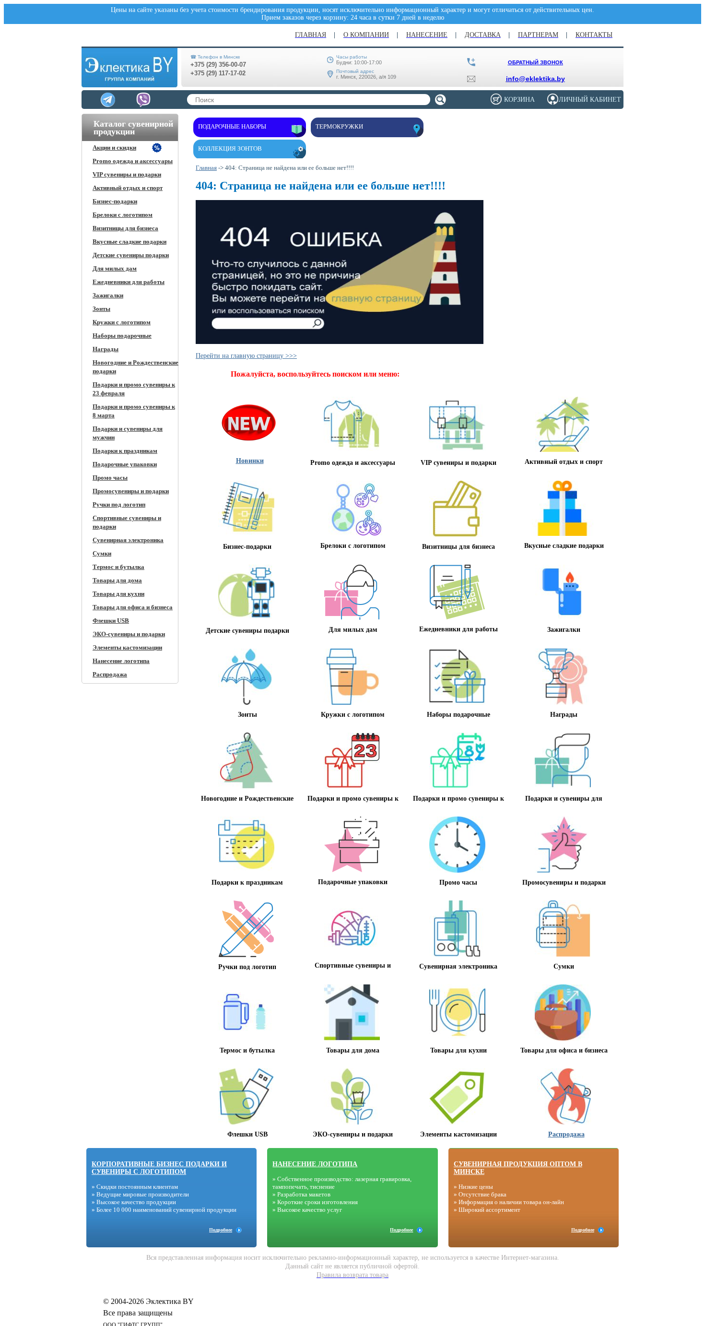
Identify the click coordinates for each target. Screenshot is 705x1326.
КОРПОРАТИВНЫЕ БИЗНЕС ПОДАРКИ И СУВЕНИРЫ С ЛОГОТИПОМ (159, 1167)
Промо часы (110, 477)
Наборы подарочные (122, 335)
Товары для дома (117, 580)
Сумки (102, 553)
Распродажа (110, 674)
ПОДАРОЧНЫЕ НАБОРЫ (232, 126)
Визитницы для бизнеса (125, 228)
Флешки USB (111, 620)
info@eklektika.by (535, 79)
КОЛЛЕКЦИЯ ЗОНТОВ (230, 148)
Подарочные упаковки (125, 464)
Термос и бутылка (118, 566)
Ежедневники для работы (128, 281)
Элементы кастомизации (127, 647)
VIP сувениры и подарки (127, 174)
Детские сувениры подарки (131, 255)
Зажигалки (108, 295)
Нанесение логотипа (121, 660)
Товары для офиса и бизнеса (133, 607)
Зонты (101, 308)
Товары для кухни (118, 593)
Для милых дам (115, 268)
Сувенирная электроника (128, 540)
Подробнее (220, 1229)
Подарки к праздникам (125, 450)
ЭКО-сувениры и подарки (129, 634)
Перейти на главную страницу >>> (246, 355)
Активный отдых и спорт (128, 187)
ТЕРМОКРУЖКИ (339, 126)
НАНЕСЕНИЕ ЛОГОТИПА (314, 1164)
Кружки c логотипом (122, 322)
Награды (105, 349)
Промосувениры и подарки (131, 491)
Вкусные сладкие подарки (129, 241)
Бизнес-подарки (115, 201)
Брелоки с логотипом (123, 214)
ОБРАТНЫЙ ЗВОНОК (535, 62)
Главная (206, 167)
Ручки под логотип (119, 504)
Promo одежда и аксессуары (133, 161)
